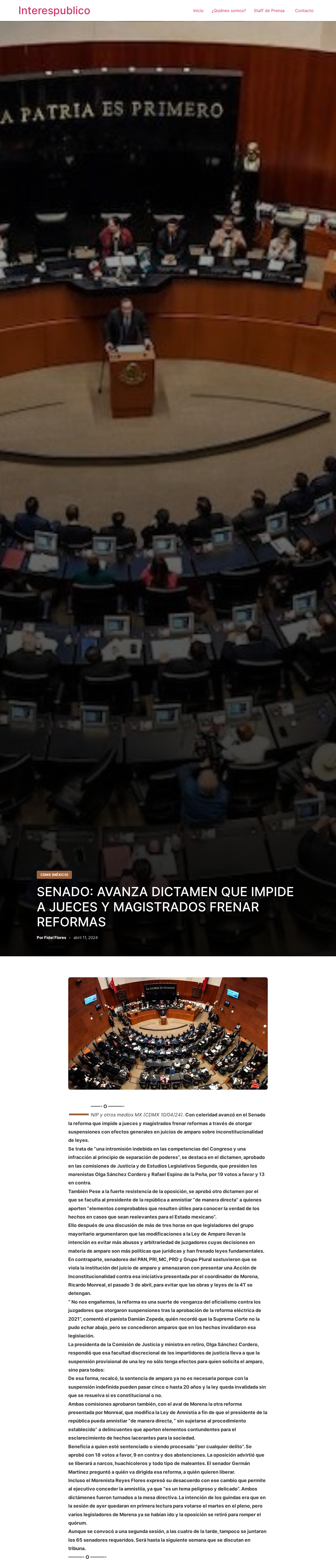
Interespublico (54, 10)
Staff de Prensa (270, 10)
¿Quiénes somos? (229, 10)
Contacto (304, 10)
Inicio (198, 10)
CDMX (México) (54, 875)
